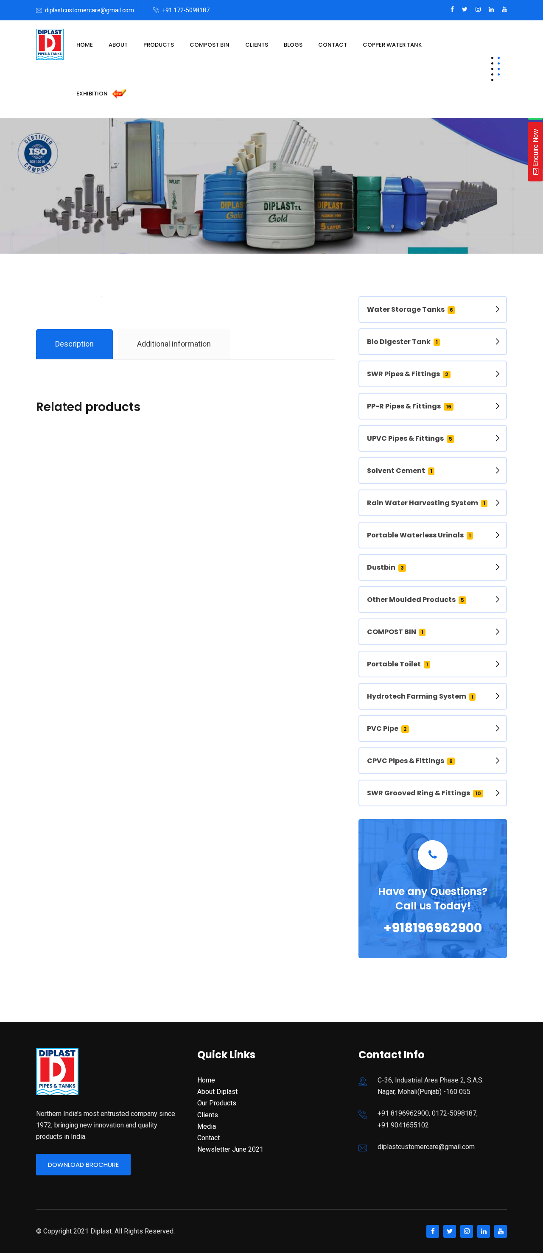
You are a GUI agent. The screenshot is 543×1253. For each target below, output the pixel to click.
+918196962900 (432, 928)
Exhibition (92, 94)
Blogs (293, 45)
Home (84, 45)
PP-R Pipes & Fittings (409, 406)
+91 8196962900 (403, 1113)
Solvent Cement (399, 470)
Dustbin (385, 567)
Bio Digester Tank (402, 342)
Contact (332, 45)
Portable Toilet (397, 664)
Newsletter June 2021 (230, 1149)
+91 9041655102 (403, 1125)
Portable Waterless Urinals (419, 535)
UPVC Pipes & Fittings (409, 438)
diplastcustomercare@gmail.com (89, 10)
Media (206, 1126)
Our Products (216, 1103)
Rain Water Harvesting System (426, 503)
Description (74, 343)
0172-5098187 (454, 1113)
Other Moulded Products (415, 599)
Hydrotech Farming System (420, 696)
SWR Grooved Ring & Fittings (424, 793)
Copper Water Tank (392, 45)
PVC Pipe (387, 728)
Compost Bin (210, 45)
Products (158, 45)
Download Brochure (83, 1164)
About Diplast (217, 1092)
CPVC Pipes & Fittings (410, 761)
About (118, 45)
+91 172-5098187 (186, 10)
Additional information (174, 343)
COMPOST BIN (395, 632)
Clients (256, 45)
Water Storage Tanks (410, 309)
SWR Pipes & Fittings (407, 374)
